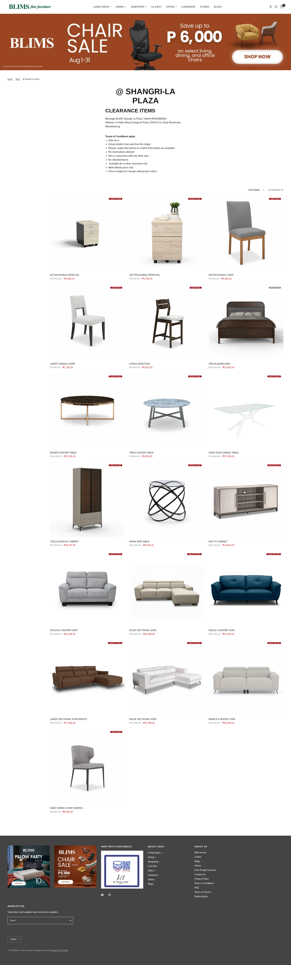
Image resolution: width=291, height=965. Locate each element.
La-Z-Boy (156, 6)
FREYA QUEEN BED (219, 363)
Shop (17, 79)
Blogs (218, 6)
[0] (281, 7)
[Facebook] (104, 895)
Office (170, 6)
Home (10, 79)
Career (197, 857)
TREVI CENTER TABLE (141, 452)
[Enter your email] (70, 920)
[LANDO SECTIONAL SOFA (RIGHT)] (87, 677)
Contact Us (200, 874)
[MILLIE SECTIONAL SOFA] (166, 677)
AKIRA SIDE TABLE (139, 541)
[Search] (276, 7)
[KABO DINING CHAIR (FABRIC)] (87, 766)
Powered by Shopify (59, 950)
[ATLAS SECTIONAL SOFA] (166, 588)
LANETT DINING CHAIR (62, 363)
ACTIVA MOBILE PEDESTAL (64, 275)
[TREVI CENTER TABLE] (166, 410)
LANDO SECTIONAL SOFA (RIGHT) (68, 719)
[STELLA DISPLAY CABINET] (87, 499)
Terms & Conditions (204, 883)
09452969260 (158, 118)
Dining (120, 6)
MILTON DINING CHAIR (221, 275)
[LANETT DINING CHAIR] (87, 321)
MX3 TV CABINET (218, 541)
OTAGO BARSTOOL (140, 363)
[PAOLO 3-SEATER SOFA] (246, 588)
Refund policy (201, 896)
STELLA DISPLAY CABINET (64, 541)
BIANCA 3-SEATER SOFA (222, 719)
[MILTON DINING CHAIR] (246, 232)
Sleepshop (137, 6)
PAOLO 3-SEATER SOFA (222, 630)
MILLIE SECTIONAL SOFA (142, 719)
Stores (204, 6)
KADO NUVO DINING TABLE (224, 452)
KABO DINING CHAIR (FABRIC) (66, 808)
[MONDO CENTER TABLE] (87, 410)
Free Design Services (205, 870)
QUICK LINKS (156, 846)
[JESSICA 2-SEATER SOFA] (87, 588)
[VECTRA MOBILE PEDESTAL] (166, 232)
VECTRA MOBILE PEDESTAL (144, 275)
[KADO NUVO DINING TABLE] (246, 410)
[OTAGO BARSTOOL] (166, 321)
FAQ (196, 887)
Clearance (188, 6)
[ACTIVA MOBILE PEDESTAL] (87, 232)
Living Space (101, 6)
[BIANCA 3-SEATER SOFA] (246, 677)
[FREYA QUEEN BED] (246, 321)
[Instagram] (111, 895)
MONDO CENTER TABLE (63, 452)
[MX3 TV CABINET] (246, 499)
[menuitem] (102, 6)
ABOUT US (200, 846)
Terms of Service (202, 892)
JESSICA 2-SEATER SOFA (64, 630)
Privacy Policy (201, 878)
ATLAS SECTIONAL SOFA (142, 630)
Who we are (200, 852)
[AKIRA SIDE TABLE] (166, 499)
